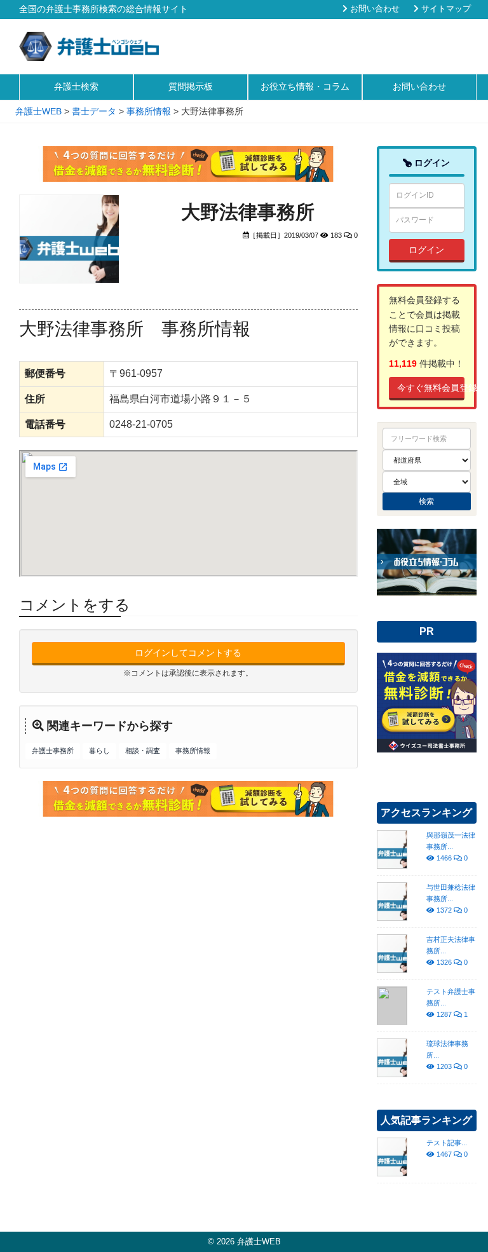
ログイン (426, 250)
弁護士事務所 (53, 750)
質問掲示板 (190, 86)
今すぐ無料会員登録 (431, 388)
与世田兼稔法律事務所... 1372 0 (450, 898)
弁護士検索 (76, 86)
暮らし (99, 750)
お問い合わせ (374, 8)
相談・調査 (142, 750)
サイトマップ (445, 8)
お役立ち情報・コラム (305, 86)
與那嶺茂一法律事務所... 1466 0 (450, 846)
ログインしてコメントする (188, 653)
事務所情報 (192, 750)
